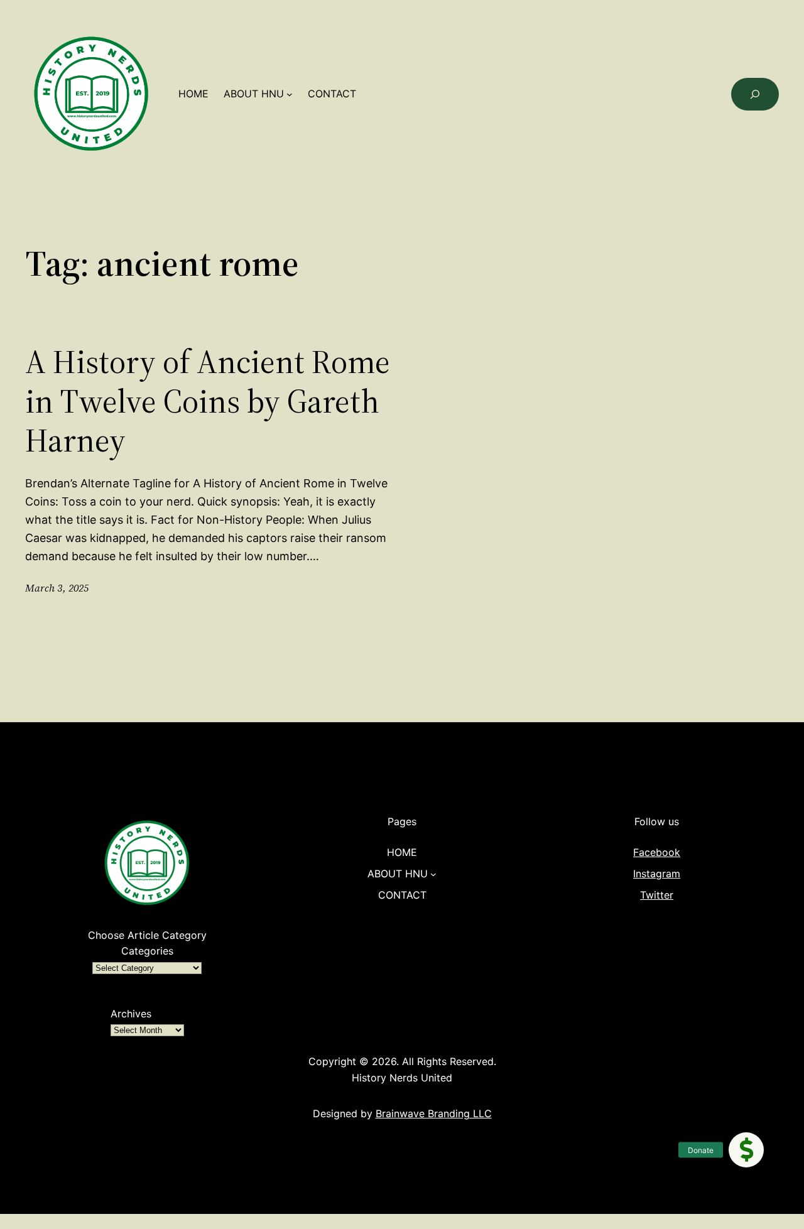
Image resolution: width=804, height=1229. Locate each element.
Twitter (656, 895)
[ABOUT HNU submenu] (289, 94)
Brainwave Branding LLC (434, 1113)
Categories (147, 951)
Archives (131, 1013)
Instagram (656, 873)
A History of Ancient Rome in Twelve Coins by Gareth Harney (207, 401)
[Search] (755, 94)
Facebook (656, 852)
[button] (746, 1149)
